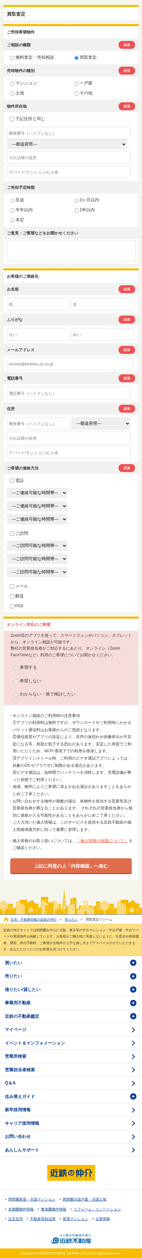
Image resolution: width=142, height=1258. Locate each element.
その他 (86, 92)
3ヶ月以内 (89, 199)
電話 (19, 480)
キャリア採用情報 (22, 1123)
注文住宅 (15, 1219)
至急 (20, 199)
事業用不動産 (18, 1002)
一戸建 (86, 83)
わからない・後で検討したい (48, 694)
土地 (20, 92)
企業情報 (102, 1219)
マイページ (15, 1029)
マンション (26, 83)
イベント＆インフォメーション (35, 1042)
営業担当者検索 (20, 1069)
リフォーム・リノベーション (97, 1209)
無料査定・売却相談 (35, 57)
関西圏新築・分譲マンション (31, 1199)
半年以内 (24, 209)
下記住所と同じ (30, 118)
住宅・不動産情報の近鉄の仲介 (34, 919)
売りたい (71, 919)
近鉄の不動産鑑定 (22, 1016)
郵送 (19, 596)
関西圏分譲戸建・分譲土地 (84, 1199)
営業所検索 (15, 1056)
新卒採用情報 (18, 1109)
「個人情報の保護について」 (102, 840)
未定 (20, 219)
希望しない (30, 680)
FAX (19, 605)
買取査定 (88, 57)
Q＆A (10, 1082)
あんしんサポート (22, 1149)
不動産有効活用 (42, 1219)
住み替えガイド (20, 1096)
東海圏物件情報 (53, 1209)
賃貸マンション (75, 1219)
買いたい (13, 962)
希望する (28, 667)
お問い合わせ (18, 1136)
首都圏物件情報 (21, 1209)
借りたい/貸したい (23, 989)
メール (21, 586)
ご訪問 (21, 533)
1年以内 (87, 209)
